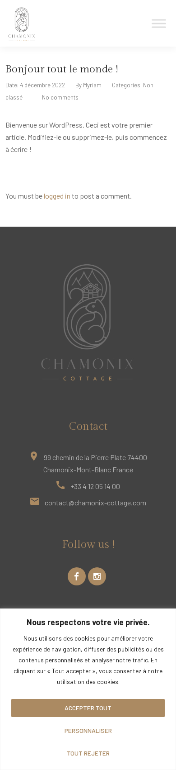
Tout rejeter (88, 753)
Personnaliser (88, 730)
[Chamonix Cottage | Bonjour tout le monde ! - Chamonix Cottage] (21, 24)
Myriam (92, 85)
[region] (88, 689)
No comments (60, 97)
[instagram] (97, 576)
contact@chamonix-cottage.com (95, 502)
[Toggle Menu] (159, 23)
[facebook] (77, 576)
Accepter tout (88, 708)
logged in (57, 195)
